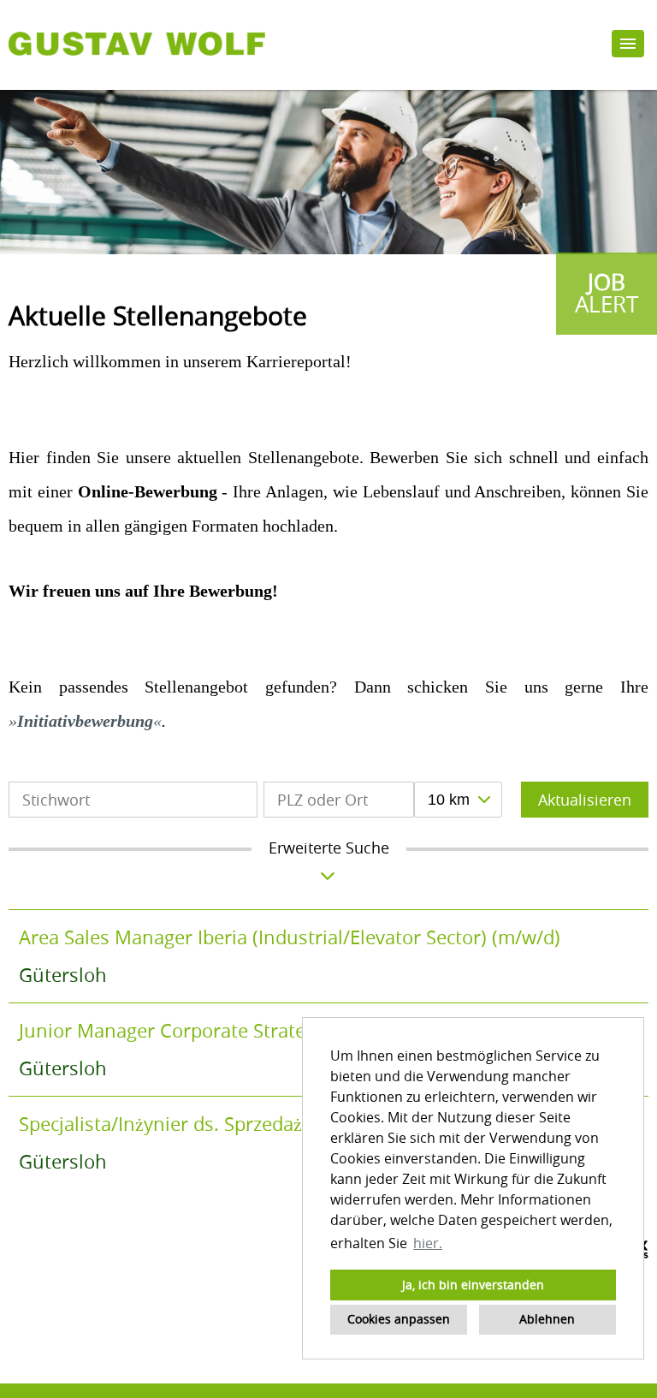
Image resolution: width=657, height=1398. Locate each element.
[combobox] (458, 800)
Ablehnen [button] (547, 1319)
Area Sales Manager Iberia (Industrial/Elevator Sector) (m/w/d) (289, 937)
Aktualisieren (584, 799)
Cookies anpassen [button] (398, 1319)
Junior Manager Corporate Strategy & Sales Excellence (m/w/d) (291, 1030)
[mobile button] (628, 43)
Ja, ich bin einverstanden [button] (473, 1284)
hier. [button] (427, 1243)
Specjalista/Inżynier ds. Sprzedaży (165, 1123)
